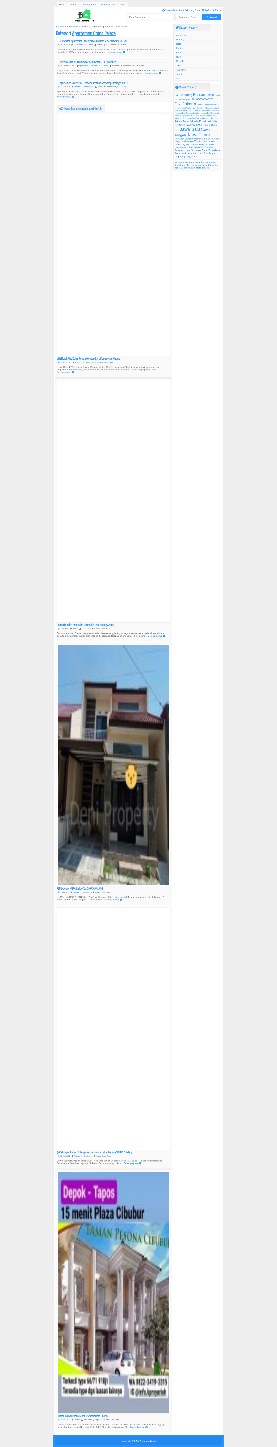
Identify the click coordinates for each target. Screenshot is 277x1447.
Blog (123, 4)
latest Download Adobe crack (197, 144)
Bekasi (210, 95)
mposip (197, 167)
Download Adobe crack (187, 108)
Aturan (73, 4)
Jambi (177, 130)
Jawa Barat (191, 129)
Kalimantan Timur (191, 141)
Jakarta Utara (210, 125)
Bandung (186, 95)
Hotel (178, 43)
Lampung (180, 144)
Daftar (206, 10)
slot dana (189, 162)
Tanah (179, 74)
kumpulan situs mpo (190, 165)
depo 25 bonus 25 (184, 167)
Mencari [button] (211, 17)
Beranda (60, 26)
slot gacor (180, 162)
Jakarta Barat (182, 121)
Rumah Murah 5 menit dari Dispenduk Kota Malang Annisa (85, 625)
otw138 (205, 167)
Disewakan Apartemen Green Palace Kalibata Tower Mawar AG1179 (93, 41)
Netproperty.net (148, 1441)
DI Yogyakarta (202, 99)
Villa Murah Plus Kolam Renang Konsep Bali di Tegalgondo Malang (88, 358)
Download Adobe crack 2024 (208, 108)
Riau (191, 147)
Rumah (78, 362)
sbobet (214, 165)
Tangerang (180, 156)
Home (62, 4)
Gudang (180, 39)
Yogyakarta (191, 156)
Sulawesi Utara (182, 150)
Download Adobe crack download (187, 110)
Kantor (179, 48)
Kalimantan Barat (182, 139)
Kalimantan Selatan (200, 138)
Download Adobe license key (197, 115)
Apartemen (72, 26)
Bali (177, 95)
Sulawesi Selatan (203, 147)
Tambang (181, 69)
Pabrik (179, 52)
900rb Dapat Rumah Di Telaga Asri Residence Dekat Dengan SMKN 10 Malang (94, 1152)
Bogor (217, 95)
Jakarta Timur (194, 124)
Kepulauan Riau (208, 141)
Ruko (178, 56)
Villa (178, 78)
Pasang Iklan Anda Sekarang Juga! (181, 10)
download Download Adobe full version (203, 118)
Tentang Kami (89, 4)
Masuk (217, 10)
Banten (199, 95)
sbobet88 (206, 165)
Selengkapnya (116, 52)
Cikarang (179, 99)
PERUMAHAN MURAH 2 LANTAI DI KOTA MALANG (80, 888)
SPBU (179, 65)
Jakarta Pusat (197, 121)
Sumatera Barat (199, 150)
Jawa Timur (198, 134)
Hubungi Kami (108, 4)
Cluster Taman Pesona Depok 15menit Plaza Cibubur (82, 1416)
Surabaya (209, 153)
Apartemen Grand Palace (83, 45)
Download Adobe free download (198, 113)
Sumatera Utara (193, 153)
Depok (186, 99)
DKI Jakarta (185, 103)
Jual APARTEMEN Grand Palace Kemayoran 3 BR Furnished (88, 62)
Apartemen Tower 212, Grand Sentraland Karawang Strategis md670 (94, 83)
